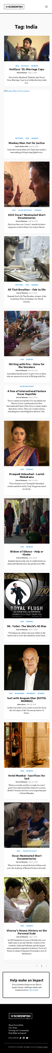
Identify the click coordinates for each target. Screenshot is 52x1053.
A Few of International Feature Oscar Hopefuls (26, 392)
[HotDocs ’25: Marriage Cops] (26, 48)
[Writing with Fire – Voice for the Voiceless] (26, 333)
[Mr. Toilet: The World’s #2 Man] (26, 595)
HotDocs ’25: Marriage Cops (26, 69)
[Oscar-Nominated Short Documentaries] (26, 825)
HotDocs (25, 66)
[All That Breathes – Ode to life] (26, 259)
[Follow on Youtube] (27, 1038)
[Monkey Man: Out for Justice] (26, 112)
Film (17, 66)
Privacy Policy (42, 1047)
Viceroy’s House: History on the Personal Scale (27, 932)
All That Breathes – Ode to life (27, 289)
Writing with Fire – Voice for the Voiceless (27, 365)
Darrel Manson (21, 221)
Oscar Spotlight (25, 210)
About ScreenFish (15, 1025)
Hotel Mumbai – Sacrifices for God (26, 777)
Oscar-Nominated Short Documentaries (27, 857)
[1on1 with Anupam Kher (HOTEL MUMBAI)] (26, 667)
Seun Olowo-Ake (21, 146)
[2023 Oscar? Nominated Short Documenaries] (26, 184)
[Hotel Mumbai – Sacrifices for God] (26, 745)
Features (19, 138)
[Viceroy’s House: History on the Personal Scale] (26, 900)
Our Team (12, 1028)
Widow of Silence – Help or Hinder (26, 553)
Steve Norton (22, 73)
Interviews (19, 693)
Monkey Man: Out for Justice (27, 142)
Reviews (34, 66)
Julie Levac (21, 704)
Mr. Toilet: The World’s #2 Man (26, 626)
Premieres (31, 693)
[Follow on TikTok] (20, 1038)
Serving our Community (18, 1030)
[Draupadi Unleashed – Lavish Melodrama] (26, 443)
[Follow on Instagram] (24, 1038)
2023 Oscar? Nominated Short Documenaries (27, 216)
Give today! (33, 990)
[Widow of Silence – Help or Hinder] (26, 521)
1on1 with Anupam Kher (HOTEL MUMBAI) (26, 699)
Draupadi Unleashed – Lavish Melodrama (26, 475)
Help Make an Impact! (17, 1033)
